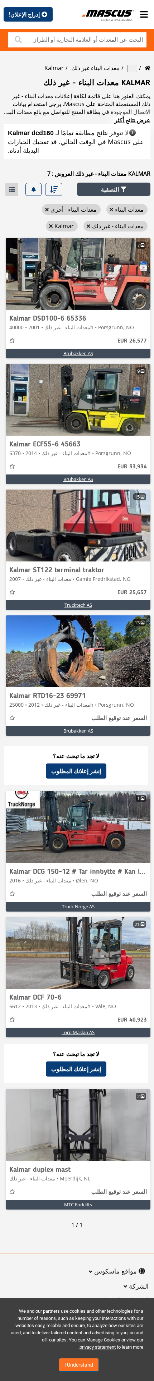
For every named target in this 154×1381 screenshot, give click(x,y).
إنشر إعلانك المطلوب (76, 771)
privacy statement (98, 1347)
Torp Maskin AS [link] (78, 1032)
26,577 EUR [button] (132, 341)
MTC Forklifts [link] (78, 1204)
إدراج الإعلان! (24, 14)
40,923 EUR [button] (132, 1020)
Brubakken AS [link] (78, 353)
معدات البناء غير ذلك (95, 68)
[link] (78, 274)
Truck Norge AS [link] (78, 906)
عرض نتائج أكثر (132, 120)
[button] (113, 189)
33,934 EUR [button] (132, 467)
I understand (78, 1365)
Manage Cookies (103, 1340)
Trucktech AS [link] (78, 605)
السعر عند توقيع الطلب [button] (119, 718)
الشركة (139, 1287)
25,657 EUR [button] (132, 593)
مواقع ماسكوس (115, 1271)
